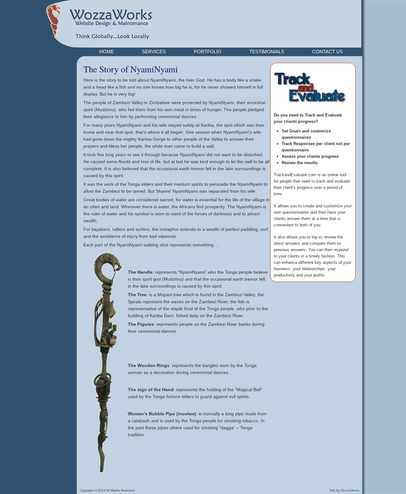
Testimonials (266, 51)
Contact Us (327, 51)
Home (106, 51)
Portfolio (207, 51)
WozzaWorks (350, 490)
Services (154, 51)
